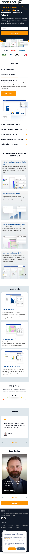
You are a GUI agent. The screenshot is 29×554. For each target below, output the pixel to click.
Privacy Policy (7, 538)
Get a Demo (14, 33)
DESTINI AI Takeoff (10, 526)
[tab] (12, 442)
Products (3, 522)
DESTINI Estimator (3, 526)
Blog (2, 533)
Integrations (25, 525)
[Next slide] (26, 442)
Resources (3, 530)
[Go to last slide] (3, 442)
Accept (12, 548)
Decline (20, 548)
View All (14, 503)
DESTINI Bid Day (17, 526)
